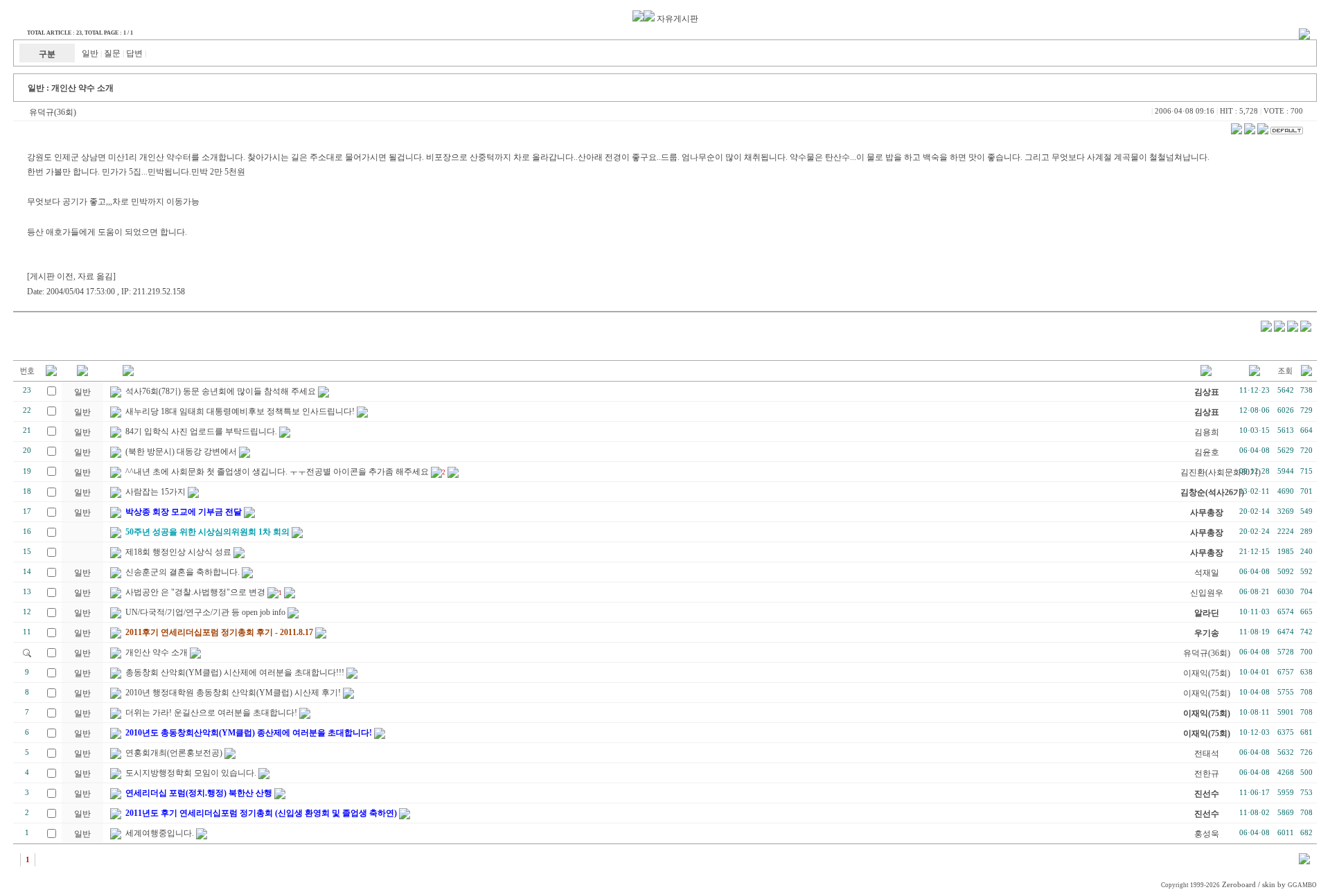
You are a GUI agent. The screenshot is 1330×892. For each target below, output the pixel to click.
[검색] (1304, 861)
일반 (90, 53)
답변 (134, 53)
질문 (112, 53)
